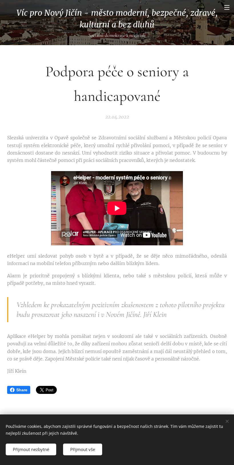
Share (21, 390)
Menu (227, 7)
